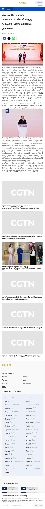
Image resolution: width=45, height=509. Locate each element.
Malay (32, 401)
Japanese (10, 468)
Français (5, 380)
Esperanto (11, 429)
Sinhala (30, 440)
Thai (29, 454)
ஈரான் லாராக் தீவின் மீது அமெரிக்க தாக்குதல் (21, 356)
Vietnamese (33, 468)
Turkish (31, 458)
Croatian (10, 419)
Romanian (32, 429)
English (4, 376)
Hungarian (11, 458)
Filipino (10, 433)
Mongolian (32, 404)
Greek (10, 444)
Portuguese (33, 422)
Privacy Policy (6, 505)
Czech (9, 422)
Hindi (8, 454)
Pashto (30, 426)
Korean (9, 472)
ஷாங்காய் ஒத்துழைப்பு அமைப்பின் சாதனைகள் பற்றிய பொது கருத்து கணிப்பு (20, 207)
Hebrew (9, 451)
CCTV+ (4, 387)
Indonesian (14, 461)
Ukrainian (33, 461)
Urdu (29, 465)
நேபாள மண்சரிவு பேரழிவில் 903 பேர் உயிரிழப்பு (22, 328)
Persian (30, 415)
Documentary (26, 383)
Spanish (31, 444)
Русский (4, 383)
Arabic (9, 401)
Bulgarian (11, 412)
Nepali (30, 412)
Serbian (31, 437)
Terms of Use (17, 505)
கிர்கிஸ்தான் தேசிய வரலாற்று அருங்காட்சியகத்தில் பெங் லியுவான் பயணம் (21, 268)
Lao (28, 397)
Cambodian (11, 415)
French (10, 437)
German (10, 440)
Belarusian (12, 404)
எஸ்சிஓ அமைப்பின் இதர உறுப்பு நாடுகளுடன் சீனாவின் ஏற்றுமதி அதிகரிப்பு (22, 298)
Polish (30, 419)
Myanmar (33, 408)
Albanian (10, 397)
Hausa (9, 447)
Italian (9, 465)
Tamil (29, 451)
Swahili (31, 447)
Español (25, 376)
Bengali (9, 408)
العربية (24, 380)
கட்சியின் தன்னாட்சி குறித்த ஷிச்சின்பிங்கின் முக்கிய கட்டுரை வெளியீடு (22, 237)
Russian (31, 433)
